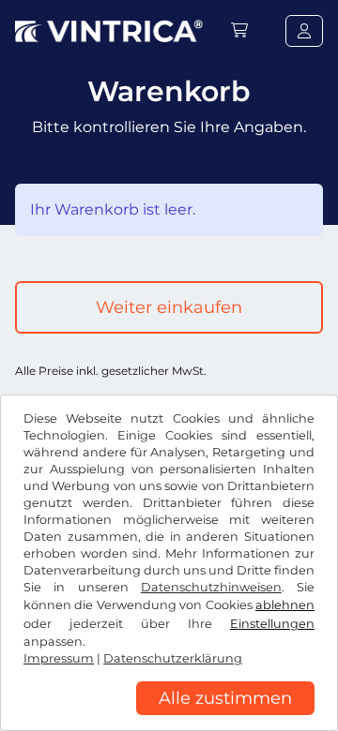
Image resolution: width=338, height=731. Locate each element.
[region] (169, 717)
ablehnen (285, 605)
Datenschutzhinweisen (211, 587)
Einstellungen (272, 624)
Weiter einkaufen (169, 307)
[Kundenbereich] (304, 31)
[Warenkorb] (239, 30)
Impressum (58, 658)
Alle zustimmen (225, 698)
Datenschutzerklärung (172, 658)
